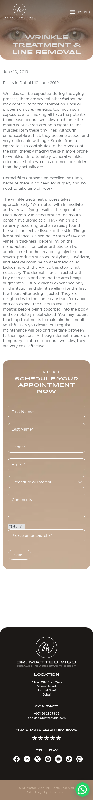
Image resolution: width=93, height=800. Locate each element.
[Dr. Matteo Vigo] (19, 12)
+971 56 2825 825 (46, 713)
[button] (82, 789)
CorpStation (57, 792)
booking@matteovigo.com (47, 718)
